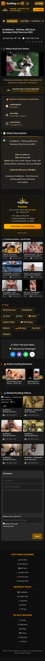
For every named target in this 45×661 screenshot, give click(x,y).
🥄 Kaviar (22, 620)
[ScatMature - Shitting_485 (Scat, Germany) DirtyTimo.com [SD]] (11, 449)
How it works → (22, 233)
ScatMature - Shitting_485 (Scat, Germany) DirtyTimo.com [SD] (11, 458)
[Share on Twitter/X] (32, 354)
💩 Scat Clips (22, 560)
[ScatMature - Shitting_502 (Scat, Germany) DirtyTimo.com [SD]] (33, 449)
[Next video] (41, 377)
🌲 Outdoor (22, 641)
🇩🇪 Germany (21, 328)
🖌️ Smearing (22, 601)
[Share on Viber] (19, 354)
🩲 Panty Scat (22, 637)
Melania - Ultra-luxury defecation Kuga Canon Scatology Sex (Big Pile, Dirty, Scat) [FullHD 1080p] (12, 255)
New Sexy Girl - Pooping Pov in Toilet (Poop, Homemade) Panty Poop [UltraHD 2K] (36, 384)
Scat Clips (25, 21)
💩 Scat (6, 316)
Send (37, 536)
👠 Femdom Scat (22, 572)
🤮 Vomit (32, 316)
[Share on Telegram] (12, 354)
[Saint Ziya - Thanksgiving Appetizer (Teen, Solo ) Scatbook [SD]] (33, 285)
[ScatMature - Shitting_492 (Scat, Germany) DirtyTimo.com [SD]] (33, 402)
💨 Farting (22, 633)
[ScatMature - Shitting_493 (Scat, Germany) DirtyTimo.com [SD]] (11, 402)
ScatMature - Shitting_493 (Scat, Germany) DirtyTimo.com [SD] (11, 411)
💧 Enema (22, 605)
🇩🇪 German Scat (22, 577)
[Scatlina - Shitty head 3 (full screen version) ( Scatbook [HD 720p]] (33, 266)
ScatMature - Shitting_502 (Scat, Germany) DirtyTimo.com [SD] (33, 458)
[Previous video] (4, 377)
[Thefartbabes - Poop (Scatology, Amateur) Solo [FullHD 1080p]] (12, 285)
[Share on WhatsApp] (25, 354)
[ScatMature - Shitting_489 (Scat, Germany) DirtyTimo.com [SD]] (11, 426)
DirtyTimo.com (9, 310)
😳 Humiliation (22, 592)
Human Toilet (8, 322)
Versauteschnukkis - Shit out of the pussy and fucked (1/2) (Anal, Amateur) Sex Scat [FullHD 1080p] (33, 255)
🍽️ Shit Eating (27, 322)
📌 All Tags (22, 609)
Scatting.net (12, 21)
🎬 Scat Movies (22, 564)
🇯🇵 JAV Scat (22, 568)
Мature (6, 328)
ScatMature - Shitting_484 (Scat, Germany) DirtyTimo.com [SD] (32, 434)
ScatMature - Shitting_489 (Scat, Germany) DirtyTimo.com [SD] (11, 434)
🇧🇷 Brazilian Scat (22, 581)
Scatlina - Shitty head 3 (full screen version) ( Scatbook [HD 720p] (32, 274)
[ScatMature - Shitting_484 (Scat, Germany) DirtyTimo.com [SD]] (33, 426)
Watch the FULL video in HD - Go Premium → (22, 83)
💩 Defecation (23, 624)
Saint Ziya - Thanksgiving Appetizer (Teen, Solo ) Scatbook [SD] (31, 293)
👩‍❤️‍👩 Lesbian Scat (22, 596)
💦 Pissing (22, 629)
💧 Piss (19, 316)
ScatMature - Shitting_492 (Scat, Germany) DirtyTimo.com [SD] (33, 411)
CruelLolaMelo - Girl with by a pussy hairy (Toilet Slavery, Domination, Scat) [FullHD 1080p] (12, 274)
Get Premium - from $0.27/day (22, 226)
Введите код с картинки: (12, 516)
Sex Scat (36, 328)
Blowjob (6, 334)
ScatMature (27, 310)
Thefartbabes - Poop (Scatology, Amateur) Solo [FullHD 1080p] (11, 293)
